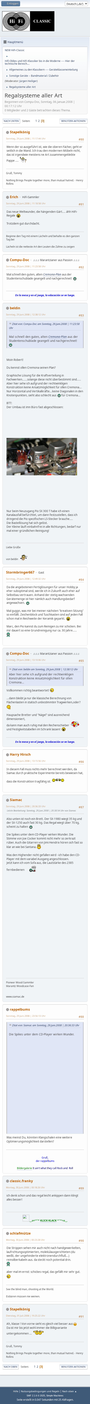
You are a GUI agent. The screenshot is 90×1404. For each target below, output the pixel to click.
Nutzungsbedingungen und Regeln (40, 1391)
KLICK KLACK (48, 1220)
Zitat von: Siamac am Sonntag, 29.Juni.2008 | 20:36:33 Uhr (45, 1025)
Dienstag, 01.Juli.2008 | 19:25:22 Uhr (25, 1315)
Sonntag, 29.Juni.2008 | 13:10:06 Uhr (25, 659)
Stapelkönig (20, 132)
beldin (15, 308)
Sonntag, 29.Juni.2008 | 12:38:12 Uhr (25, 314)
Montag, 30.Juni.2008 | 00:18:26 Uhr (25, 1187)
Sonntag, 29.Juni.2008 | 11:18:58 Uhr (25, 203)
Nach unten (11, 121)
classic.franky (21, 1181)
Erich (14, 197)
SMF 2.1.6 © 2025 (36, 1395)
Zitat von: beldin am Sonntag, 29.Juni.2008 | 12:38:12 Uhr (45, 669)
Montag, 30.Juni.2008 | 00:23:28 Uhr (25, 1239)
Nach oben (10, 1366)
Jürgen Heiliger (28, 81)
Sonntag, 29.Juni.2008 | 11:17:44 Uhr (25, 138)
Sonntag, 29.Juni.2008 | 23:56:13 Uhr (25, 1015)
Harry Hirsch (20, 754)
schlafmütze (20, 1233)
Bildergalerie (24, 1168)
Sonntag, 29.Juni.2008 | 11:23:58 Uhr (25, 266)
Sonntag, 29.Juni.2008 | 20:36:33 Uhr (25, 806)
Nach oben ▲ (69, 1391)
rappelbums (20, 1009)
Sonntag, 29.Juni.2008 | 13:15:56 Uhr (25, 760)
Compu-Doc (19, 260)
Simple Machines (54, 1395)
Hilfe (15, 1391)
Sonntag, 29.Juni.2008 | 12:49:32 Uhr (25, 578)
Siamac (16, 799)
